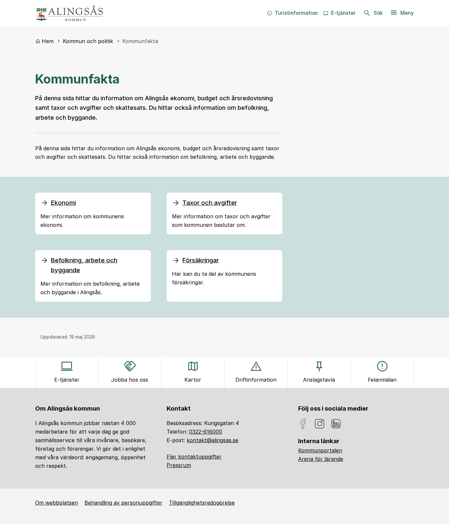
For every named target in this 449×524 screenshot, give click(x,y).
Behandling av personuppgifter (123, 502)
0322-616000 (205, 431)
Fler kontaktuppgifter (194, 456)
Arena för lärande (320, 459)
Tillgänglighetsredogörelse (202, 502)
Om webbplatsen (56, 502)
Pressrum (179, 465)
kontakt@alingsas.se (212, 440)
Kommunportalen (320, 450)
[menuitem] (292, 13)
